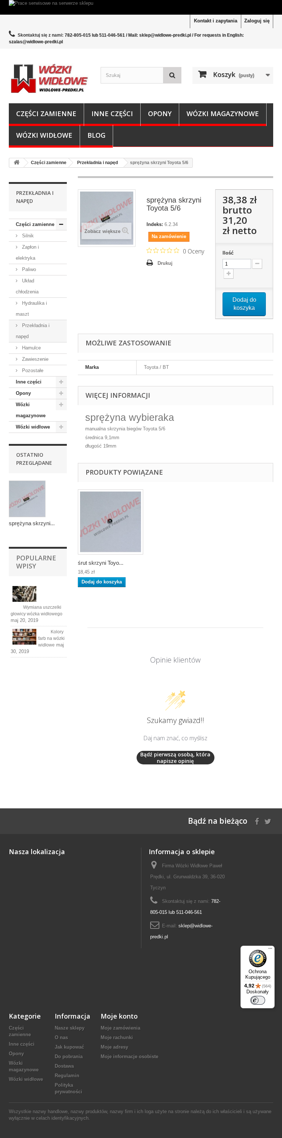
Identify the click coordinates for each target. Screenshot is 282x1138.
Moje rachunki (117, 1037)
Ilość (228, 253)
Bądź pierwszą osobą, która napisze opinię (175, 757)
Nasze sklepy (69, 1028)
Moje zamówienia (120, 1028)
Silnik (27, 235)
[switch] (257, 1000)
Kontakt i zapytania (215, 20)
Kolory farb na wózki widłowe (51, 638)
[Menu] (270, 950)
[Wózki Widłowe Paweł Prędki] (49, 78)
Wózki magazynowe (223, 113)
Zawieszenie (34, 359)
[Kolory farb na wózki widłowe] (24, 637)
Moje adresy (114, 1047)
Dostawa (64, 1066)
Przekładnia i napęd (33, 331)
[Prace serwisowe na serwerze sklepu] (141, 7)
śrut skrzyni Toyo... (100, 563)
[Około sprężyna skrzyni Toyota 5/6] (27, 499)
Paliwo (28, 269)
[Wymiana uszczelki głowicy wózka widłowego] (24, 594)
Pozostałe (32, 370)
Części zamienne (46, 113)
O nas (61, 1037)
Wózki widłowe (44, 135)
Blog (96, 135)
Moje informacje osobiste (129, 1056)
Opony (159, 113)
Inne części (112, 113)
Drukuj (165, 263)
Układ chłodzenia (27, 286)
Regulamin (67, 1075)
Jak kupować (69, 1047)
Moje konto (119, 1016)
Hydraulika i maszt (31, 308)
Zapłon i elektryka (27, 252)
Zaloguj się (257, 20)
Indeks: (155, 224)
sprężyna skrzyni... (32, 523)
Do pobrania (69, 1056)
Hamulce (31, 348)
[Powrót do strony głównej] (17, 162)
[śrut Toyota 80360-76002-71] (110, 522)
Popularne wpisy (36, 561)
